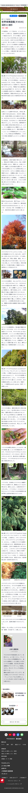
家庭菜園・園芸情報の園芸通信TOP (8, 5)
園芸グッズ (18, 744)
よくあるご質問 (5, 766)
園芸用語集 (4, 756)
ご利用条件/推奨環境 (7, 771)
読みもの (18, 5)
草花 (3, 28)
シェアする (15, 15)
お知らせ (3, 768)
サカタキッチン (5, 763)
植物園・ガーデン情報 (6, 759)
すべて (3, 744)
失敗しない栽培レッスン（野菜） (9, 751)
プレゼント (4, 774)
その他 (24, 744)
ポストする (23, 15)
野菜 (8, 744)
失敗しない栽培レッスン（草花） (9, 753)
